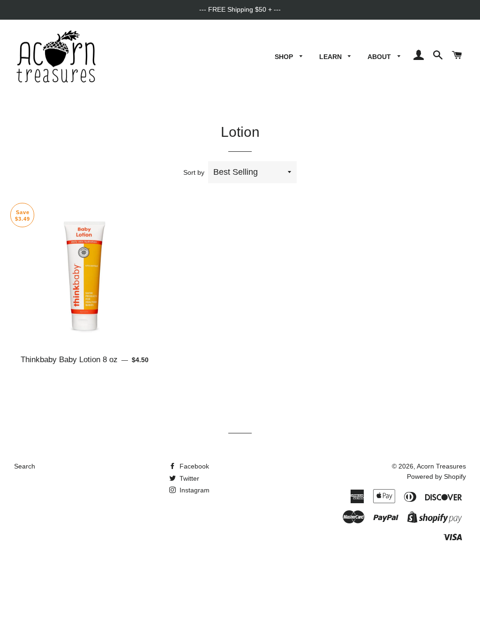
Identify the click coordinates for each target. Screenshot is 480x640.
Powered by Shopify (436, 476)
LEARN (331, 56)
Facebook (193, 466)
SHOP (285, 56)
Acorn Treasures (441, 466)
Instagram (194, 490)
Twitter (188, 478)
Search (24, 466)
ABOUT (380, 56)
